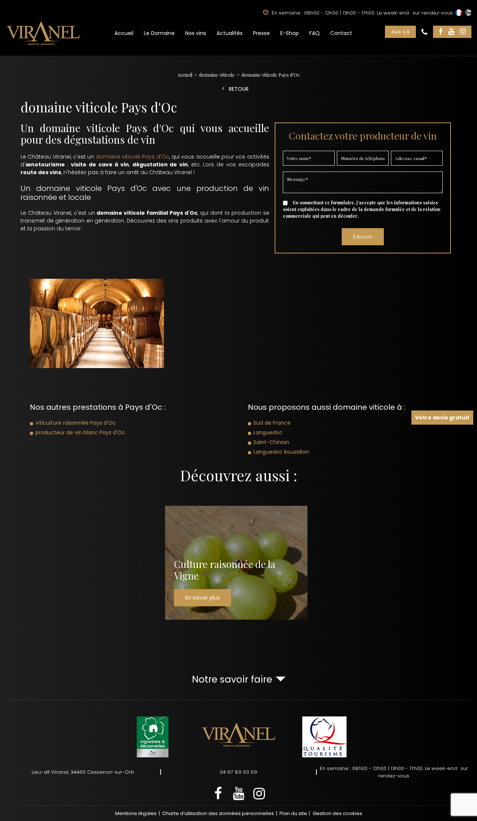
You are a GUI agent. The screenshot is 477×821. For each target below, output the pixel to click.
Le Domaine (159, 33)
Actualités (230, 33)
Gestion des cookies (337, 813)
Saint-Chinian (271, 442)
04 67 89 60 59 (238, 772)
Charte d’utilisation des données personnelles (218, 813)
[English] (468, 12)
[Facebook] (441, 32)
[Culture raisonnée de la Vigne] (236, 563)
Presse (261, 33)
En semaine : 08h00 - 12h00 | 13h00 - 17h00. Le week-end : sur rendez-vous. (394, 772)
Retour (239, 89)
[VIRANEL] (43, 33)
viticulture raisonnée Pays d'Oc (75, 423)
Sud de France (272, 423)
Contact (341, 33)
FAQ (314, 33)
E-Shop (289, 33)
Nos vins (195, 33)
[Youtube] (451, 32)
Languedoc (267, 432)
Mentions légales (136, 813)
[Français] (458, 12)
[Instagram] (463, 32)
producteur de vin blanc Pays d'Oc (80, 432)
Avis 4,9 (400, 31)
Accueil (123, 33)
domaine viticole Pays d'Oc (132, 156)
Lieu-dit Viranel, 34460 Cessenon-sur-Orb (83, 772)
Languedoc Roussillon (281, 452)
